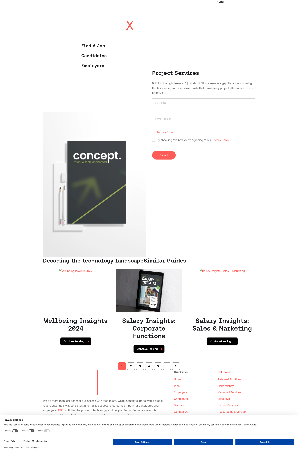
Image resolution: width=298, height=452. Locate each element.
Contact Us (181, 411)
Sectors (179, 405)
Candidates (94, 55)
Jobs (177, 386)
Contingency (226, 386)
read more (75, 341)
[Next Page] (176, 366)
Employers (92, 65)
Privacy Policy (220, 140)
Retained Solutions (229, 379)
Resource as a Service (232, 411)
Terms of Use (165, 132)
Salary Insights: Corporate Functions (149, 328)
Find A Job (93, 45)
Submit (164, 155)
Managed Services (229, 392)
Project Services (228, 405)
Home (177, 379)
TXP (60, 410)
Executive (224, 398)
